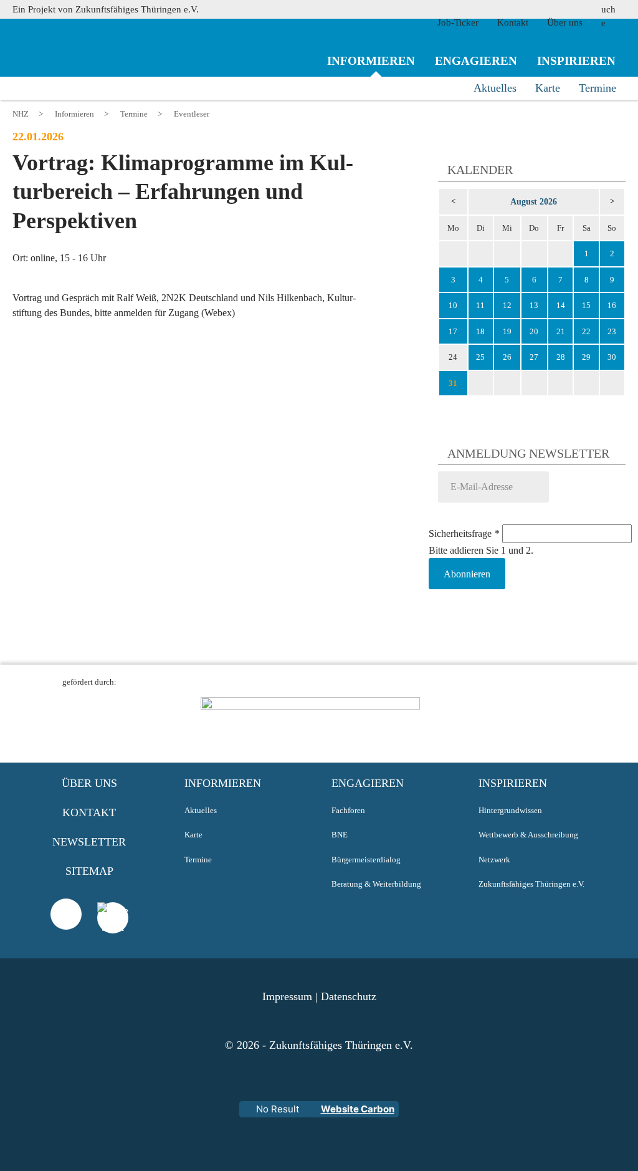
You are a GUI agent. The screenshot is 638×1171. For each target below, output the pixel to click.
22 (586, 331)
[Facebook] (112, 933)
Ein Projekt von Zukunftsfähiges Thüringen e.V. (105, 9)
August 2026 (533, 201)
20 (534, 331)
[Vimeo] (66, 914)
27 (534, 357)
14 (560, 305)
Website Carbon (357, 1109)
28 (560, 357)
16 (611, 305)
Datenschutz (348, 996)
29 (586, 357)
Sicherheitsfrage (464, 533)
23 (611, 331)
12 (507, 305)
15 (586, 305)
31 (453, 383)
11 (480, 305)
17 (453, 331)
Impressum (287, 996)
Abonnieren (467, 574)
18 (480, 331)
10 (453, 305)
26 (507, 357)
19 (507, 331)
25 (480, 357)
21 (560, 331)
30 (611, 357)
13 (534, 305)
